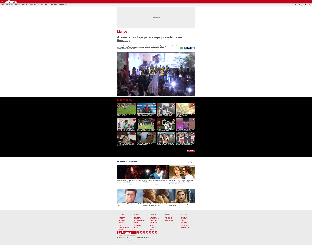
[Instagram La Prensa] (144, 232)
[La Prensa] (124, 232)
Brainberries (130, 184)
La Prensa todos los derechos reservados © (126, 236)
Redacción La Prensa (131, 48)
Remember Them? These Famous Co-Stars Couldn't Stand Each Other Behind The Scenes (181, 182)
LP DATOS (152, 224)
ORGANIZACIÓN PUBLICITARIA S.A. (126, 240)
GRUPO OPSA (184, 214)
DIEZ (182, 220)
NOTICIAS (121, 214)
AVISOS (152, 229)
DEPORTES (137, 217)
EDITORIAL (168, 217)
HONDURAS (122, 217)
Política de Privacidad (156, 236)
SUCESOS (121, 222)
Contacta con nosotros (169, 236)
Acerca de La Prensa (142, 236)
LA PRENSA (184, 217)
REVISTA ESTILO (186, 222)
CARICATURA (169, 220)
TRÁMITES (153, 227)
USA (120, 225)
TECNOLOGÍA (138, 225)
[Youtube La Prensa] (147, 232)
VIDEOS (152, 225)
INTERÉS (136, 214)
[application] (156, 74)
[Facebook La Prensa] (138, 232)
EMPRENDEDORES (139, 220)
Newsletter (180, 236)
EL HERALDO (184, 219)
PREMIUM (153, 214)
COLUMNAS (168, 219)
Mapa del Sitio (188, 236)
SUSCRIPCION (185, 227)
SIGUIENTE (190, 150)
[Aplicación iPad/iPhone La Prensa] (150, 232)
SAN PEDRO (122, 219)
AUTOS (136, 227)
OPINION (167, 214)
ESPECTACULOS (138, 219)
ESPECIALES (153, 220)
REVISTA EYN (185, 225)
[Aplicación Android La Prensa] (153, 232)
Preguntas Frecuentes (143, 237)
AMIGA (136, 222)
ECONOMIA (122, 220)
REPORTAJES (153, 222)
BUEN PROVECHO (186, 224)
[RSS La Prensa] (156, 232)
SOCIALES (137, 224)
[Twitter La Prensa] (141, 232)
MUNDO (121, 224)
